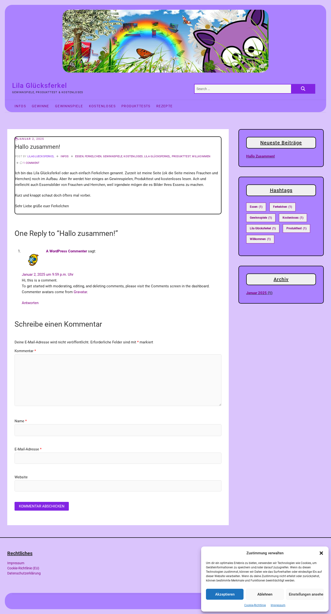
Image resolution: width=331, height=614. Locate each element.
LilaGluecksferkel (40, 156)
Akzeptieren (225, 594)
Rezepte (164, 106)
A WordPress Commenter (66, 251)
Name (21, 421)
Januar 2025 (256, 293)
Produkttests (135, 106)
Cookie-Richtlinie (255, 605)
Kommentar (25, 351)
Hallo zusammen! (260, 156)
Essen (79, 156)
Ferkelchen (93, 156)
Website (21, 477)
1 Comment (31, 163)
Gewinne (40, 106)
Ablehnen (264, 594)
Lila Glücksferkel (39, 86)
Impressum (278, 605)
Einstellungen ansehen (306, 594)
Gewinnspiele (69, 106)
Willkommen (201, 156)
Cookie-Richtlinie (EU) (23, 568)
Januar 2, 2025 (31, 139)
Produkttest (181, 156)
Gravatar (80, 292)
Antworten (30, 303)
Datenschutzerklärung (24, 573)
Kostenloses (102, 106)
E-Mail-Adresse (28, 449)
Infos (20, 106)
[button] (321, 553)
